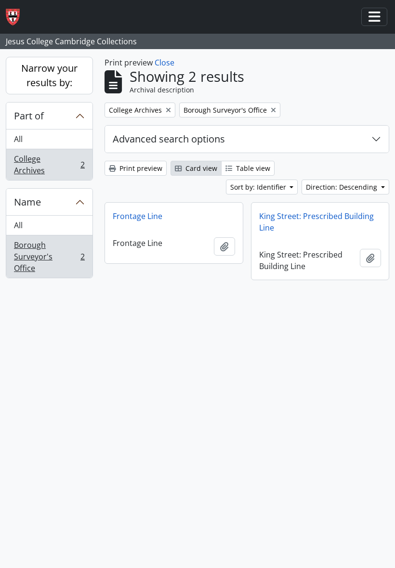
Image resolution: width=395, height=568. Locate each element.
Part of (29, 115)
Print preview (140, 168)
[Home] (16, 17)
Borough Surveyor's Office (49, 256)
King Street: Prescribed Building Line (316, 222)
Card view (200, 168)
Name (27, 201)
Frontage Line (137, 216)
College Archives (49, 165)
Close (164, 62)
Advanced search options (169, 138)
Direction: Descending (342, 187)
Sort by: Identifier (259, 187)
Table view (252, 168)
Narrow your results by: (49, 75)
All (18, 139)
